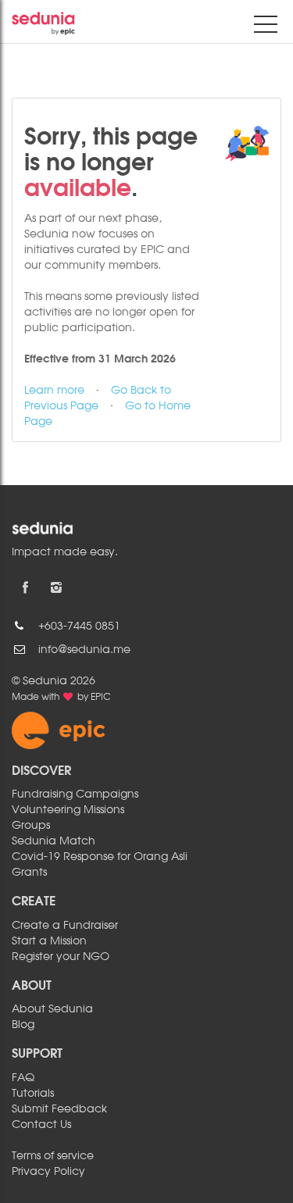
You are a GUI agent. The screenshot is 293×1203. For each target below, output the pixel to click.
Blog (23, 1024)
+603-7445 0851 (79, 626)
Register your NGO (60, 956)
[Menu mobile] (265, 27)
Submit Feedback (59, 1109)
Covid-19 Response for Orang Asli (100, 856)
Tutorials (33, 1093)
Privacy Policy (48, 1171)
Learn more (54, 390)
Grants (29, 872)
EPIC (101, 697)
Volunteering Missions (68, 810)
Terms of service (53, 1156)
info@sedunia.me (84, 649)
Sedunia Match (53, 841)
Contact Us (41, 1124)
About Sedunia (52, 1009)
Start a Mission (49, 941)
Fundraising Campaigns (75, 794)
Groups (31, 825)
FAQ (23, 1078)
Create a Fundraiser (65, 925)
